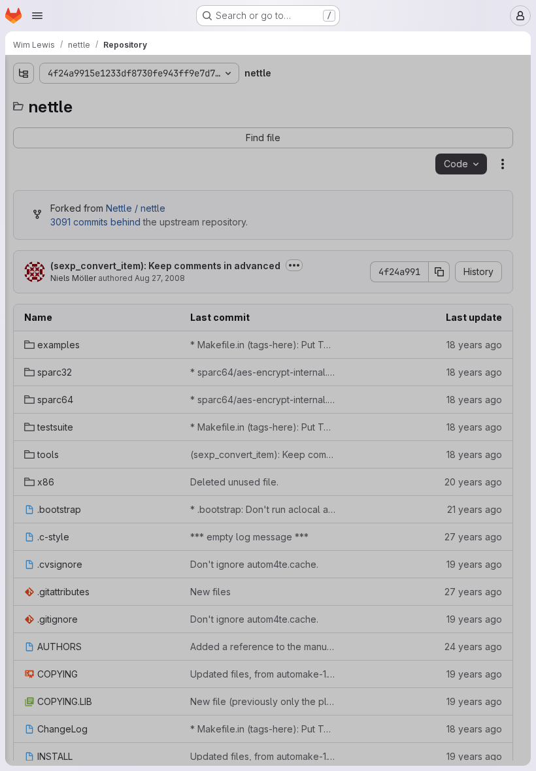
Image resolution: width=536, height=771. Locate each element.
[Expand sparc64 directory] (23, 164)
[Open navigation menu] (37, 15)
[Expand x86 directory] (23, 227)
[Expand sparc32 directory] (23, 143)
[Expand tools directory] (23, 206)
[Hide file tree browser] (23, 73)
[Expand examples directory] (23, 122)
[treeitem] (108, 122)
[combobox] (107, 99)
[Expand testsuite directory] (23, 185)
